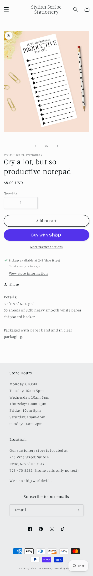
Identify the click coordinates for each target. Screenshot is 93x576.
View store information (28, 273)
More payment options (46, 247)
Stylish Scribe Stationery (39, 568)
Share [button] (14, 284)
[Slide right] (57, 146)
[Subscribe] (77, 510)
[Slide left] (36, 146)
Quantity (10, 193)
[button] (6, 9)
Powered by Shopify (63, 568)
